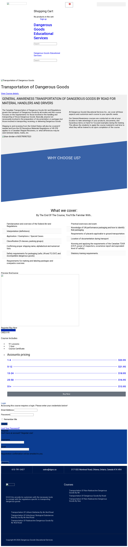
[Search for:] (45, 43)
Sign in (37, 19)
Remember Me (10, 419)
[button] (111, 4)
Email (3, 447)
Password (5, 414)
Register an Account (9, 435)
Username (5, 440)
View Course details (10, 93)
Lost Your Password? (10, 428)
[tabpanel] (64, 181)
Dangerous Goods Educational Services (43, 31)
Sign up (43, 19)
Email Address (7, 410)
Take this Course (8, 330)
